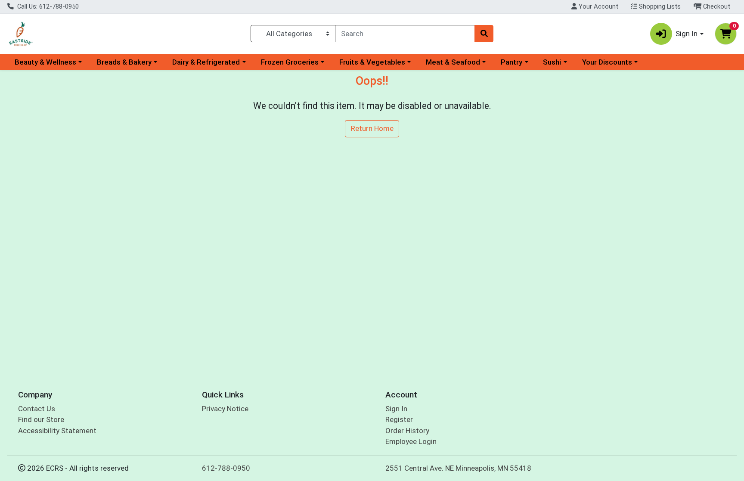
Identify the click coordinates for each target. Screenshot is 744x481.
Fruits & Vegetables (372, 62)
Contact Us (36, 408)
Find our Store (41, 419)
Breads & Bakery (124, 62)
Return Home (372, 128)
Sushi (552, 62)
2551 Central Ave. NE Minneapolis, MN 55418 (458, 468)
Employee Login (411, 441)
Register (399, 419)
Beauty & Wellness (45, 62)
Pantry (511, 62)
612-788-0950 (226, 468)
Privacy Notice (225, 408)
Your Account (597, 6)
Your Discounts (607, 62)
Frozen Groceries (290, 62)
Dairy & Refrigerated (206, 62)
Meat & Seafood (453, 62)
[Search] (483, 33)
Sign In (396, 408)
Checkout (715, 6)
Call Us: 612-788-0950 (47, 6)
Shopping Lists (659, 6)
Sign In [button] (687, 33)
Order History (407, 430)
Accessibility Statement (57, 430)
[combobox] (405, 33)
